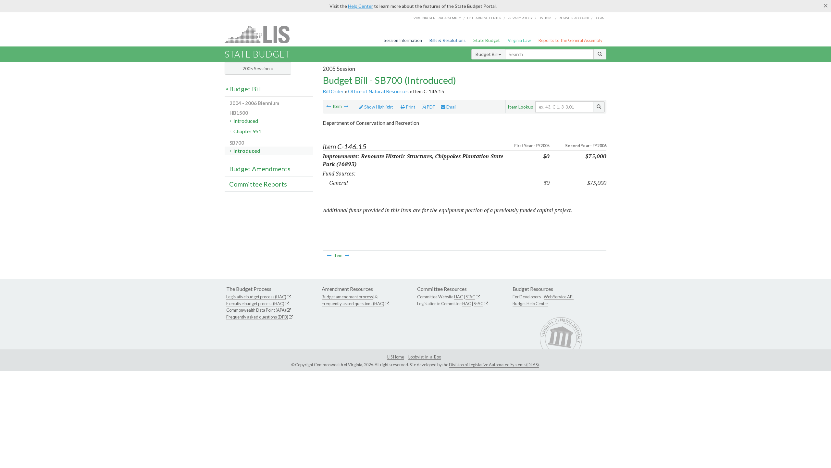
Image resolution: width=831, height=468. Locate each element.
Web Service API (559, 296)
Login (599, 18)
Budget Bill (487, 54)
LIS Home (395, 356)
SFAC (470, 296)
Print (410, 107)
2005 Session (256, 68)
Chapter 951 (247, 131)
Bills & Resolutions (447, 40)
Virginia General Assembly (437, 18)
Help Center (360, 6)
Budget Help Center (530, 303)
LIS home (546, 18)
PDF (430, 107)
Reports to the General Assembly (570, 40)
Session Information (403, 40)
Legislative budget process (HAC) (256, 296)
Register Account (574, 18)
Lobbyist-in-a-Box (424, 356)
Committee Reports (258, 184)
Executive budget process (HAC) (255, 303)
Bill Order (333, 91)
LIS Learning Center (484, 18)
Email (450, 107)
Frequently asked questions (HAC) (353, 303)
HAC (458, 296)
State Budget (486, 40)
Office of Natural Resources (378, 91)
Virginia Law (519, 40)
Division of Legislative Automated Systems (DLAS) (494, 364)
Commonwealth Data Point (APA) (256, 310)
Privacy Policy (520, 18)
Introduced (245, 121)
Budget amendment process (347, 296)
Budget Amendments (260, 169)
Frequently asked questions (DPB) (257, 316)
